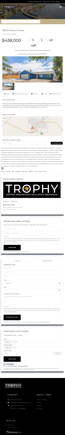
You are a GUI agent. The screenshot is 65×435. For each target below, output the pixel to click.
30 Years (13, 335)
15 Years (20, 335)
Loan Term (7, 335)
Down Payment (8, 345)
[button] (38, 21)
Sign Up (58, 1)
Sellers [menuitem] (39, 405)
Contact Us (6, 209)
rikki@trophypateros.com (21, 403)
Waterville (24, 171)
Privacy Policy (14, 242)
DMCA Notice (12, 427)
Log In (53, 1)
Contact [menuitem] (40, 409)
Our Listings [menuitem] (41, 400)
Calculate (12, 359)
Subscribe (12, 247)
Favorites (46, 1)
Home (3, 171)
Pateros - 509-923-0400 (35, 1)
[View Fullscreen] (4, 124)
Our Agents (13, 209)
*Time (5, 287)
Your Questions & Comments (12, 293)
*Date (5, 280)
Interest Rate (7, 350)
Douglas (18, 171)
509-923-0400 (10, 205)
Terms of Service (42, 322)
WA (13, 171)
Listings (8, 171)
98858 (31, 171)
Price (5, 339)
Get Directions (57, 143)
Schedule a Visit (46, 260)
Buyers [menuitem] (39, 403)
